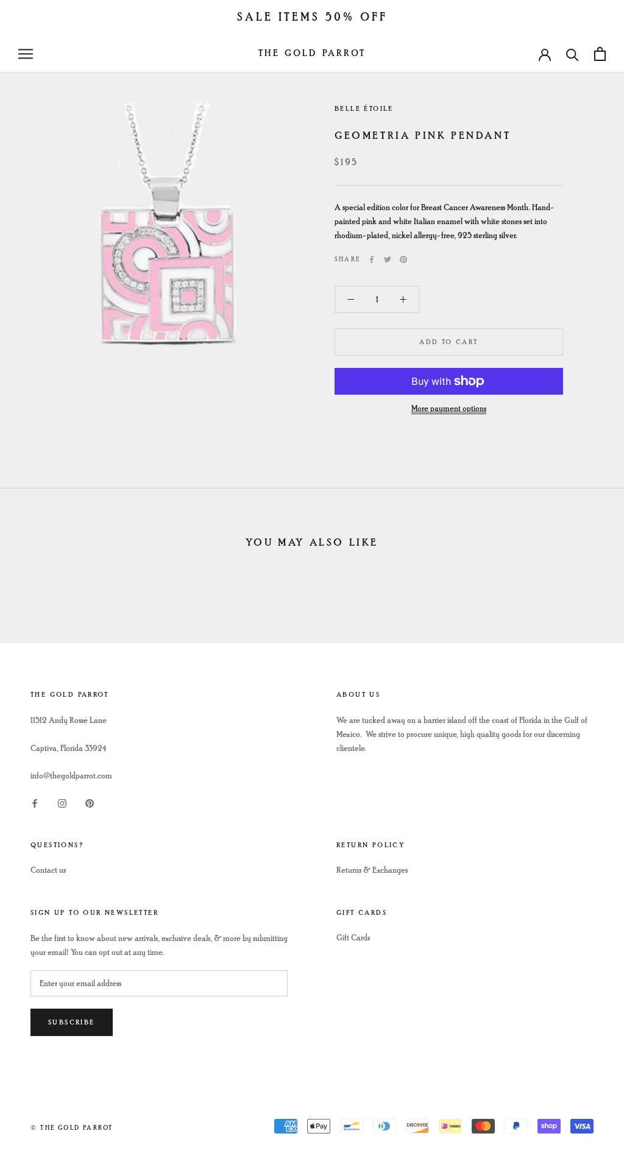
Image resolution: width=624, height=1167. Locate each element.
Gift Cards (353, 938)
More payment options (448, 408)
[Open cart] (600, 54)
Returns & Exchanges (372, 870)
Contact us (48, 870)
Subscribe (71, 1022)
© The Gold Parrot (71, 1128)
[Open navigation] (25, 54)
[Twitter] (387, 259)
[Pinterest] (403, 259)
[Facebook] (371, 259)
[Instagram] (62, 802)
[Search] (572, 54)
